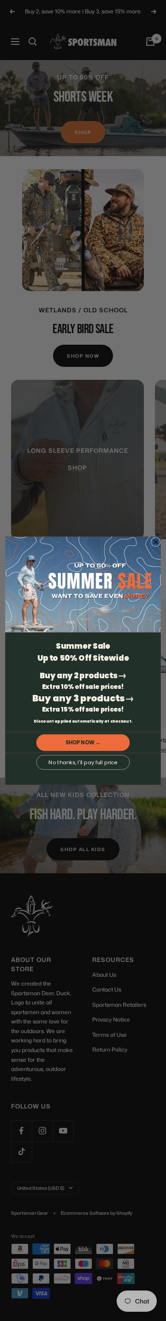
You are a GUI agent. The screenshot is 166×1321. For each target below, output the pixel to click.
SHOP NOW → (83, 742)
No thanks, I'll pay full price (82, 762)
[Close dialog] (156, 542)
